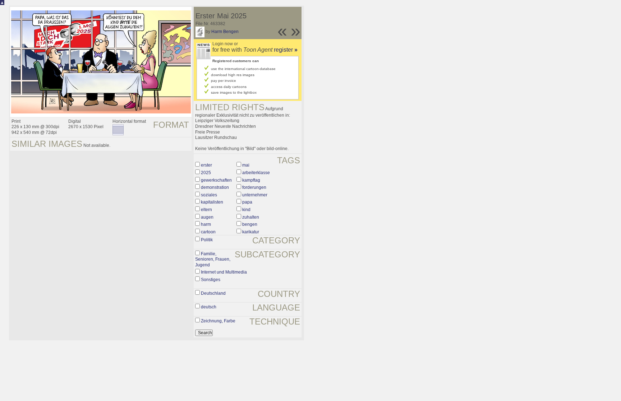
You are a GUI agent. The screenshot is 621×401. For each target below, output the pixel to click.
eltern (206, 209)
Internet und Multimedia (224, 272)
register (286, 50)
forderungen (254, 187)
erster (206, 165)
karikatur (250, 231)
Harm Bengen (225, 31)
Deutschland (213, 293)
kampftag (251, 180)
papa (247, 202)
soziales (209, 194)
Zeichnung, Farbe (218, 320)
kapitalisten (212, 202)
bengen (249, 224)
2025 (206, 172)
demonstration (215, 187)
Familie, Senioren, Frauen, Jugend (212, 259)
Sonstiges (210, 279)
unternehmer (254, 194)
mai (245, 165)
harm (206, 224)
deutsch (208, 306)
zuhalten (250, 217)
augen (207, 217)
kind (246, 209)
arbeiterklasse (256, 172)
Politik (207, 239)
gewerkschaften (216, 180)
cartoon (208, 231)
